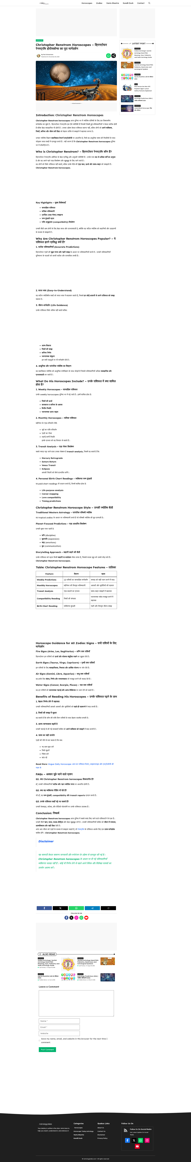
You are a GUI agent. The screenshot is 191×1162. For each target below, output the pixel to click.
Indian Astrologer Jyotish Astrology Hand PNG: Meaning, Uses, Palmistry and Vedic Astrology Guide (48, 962)
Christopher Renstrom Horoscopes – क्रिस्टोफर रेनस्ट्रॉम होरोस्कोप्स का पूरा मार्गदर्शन (71, 46)
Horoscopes (87, 3)
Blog (136, 84)
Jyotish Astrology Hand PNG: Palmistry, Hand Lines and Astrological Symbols (88, 962)
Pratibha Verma (43, 979)
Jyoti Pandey (42, 967)
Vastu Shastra (112, 3)
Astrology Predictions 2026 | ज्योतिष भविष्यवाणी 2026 (87, 977)
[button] (149, 3)
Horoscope (137, 105)
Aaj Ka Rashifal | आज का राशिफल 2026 (48, 977)
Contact (140, 3)
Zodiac (99, 3)
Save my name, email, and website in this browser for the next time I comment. (74, 1041)
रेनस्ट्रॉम (81, 829)
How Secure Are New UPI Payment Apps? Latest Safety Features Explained (143, 89)
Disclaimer (101, 1135)
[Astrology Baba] (45, 3)
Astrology (39, 40)
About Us (100, 1128)
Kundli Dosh (128, 3)
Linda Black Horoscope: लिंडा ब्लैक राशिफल (143, 109)
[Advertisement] (76, 22)
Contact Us (101, 1131)
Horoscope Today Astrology (83, 1131)
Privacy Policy (102, 1138)
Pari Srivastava (48, 54)
